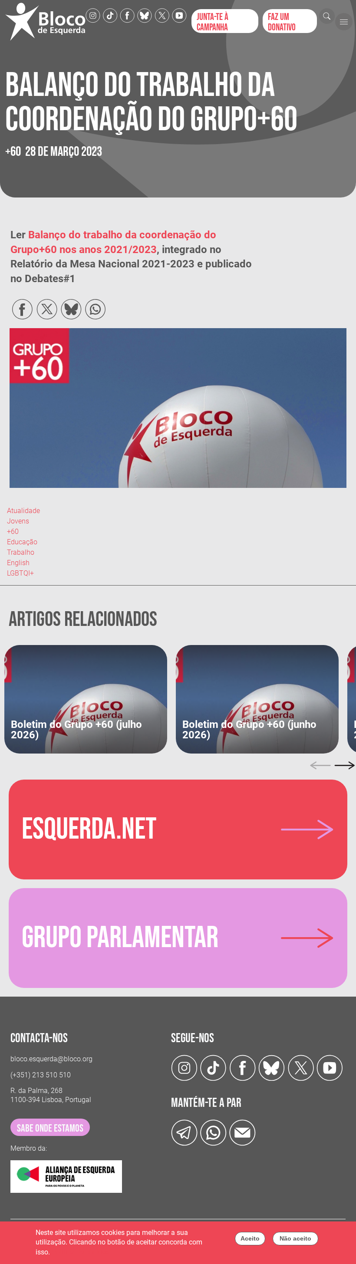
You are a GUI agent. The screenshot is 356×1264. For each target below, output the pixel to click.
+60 (13, 531)
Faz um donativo (282, 22)
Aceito (250, 1238)
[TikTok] (110, 15)
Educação (22, 542)
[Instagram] (93, 15)
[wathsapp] (213, 1132)
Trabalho (20, 552)
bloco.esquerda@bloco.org (51, 1059)
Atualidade (23, 511)
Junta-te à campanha (212, 22)
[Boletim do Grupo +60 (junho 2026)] (257, 699)
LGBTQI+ (20, 573)
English (18, 563)
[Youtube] (179, 15)
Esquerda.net (89, 829)
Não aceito (295, 1238)
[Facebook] (127, 15)
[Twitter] (144, 15)
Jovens (18, 521)
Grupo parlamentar (120, 938)
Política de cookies (80, 1252)
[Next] (344, 765)
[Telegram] (184, 1132)
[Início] (45, 21)
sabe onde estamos (50, 1128)
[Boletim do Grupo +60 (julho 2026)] (85, 699)
